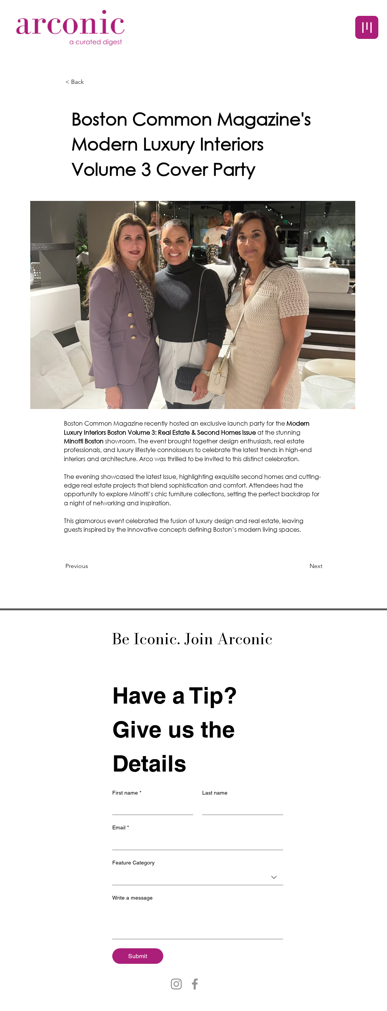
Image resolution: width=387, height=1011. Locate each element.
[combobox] (197, 877)
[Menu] (366, 27)
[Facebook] (194, 984)
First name (126, 793)
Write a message (132, 898)
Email (120, 827)
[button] (90, 82)
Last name (215, 793)
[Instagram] (176, 984)
